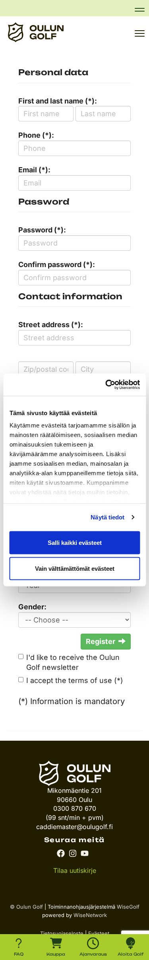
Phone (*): (36, 135)
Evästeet (98, 933)
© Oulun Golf (26, 906)
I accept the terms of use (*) (74, 680)
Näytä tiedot (107, 517)
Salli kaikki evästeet (75, 542)
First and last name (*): (57, 101)
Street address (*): (50, 324)
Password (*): (42, 230)
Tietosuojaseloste (61, 933)
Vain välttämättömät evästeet (74, 568)
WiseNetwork (90, 915)
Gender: (32, 607)
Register (100, 641)
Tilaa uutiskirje (74, 870)
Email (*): (34, 170)
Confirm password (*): (56, 264)
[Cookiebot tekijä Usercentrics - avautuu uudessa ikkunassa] (106, 385)
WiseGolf (128, 906)
